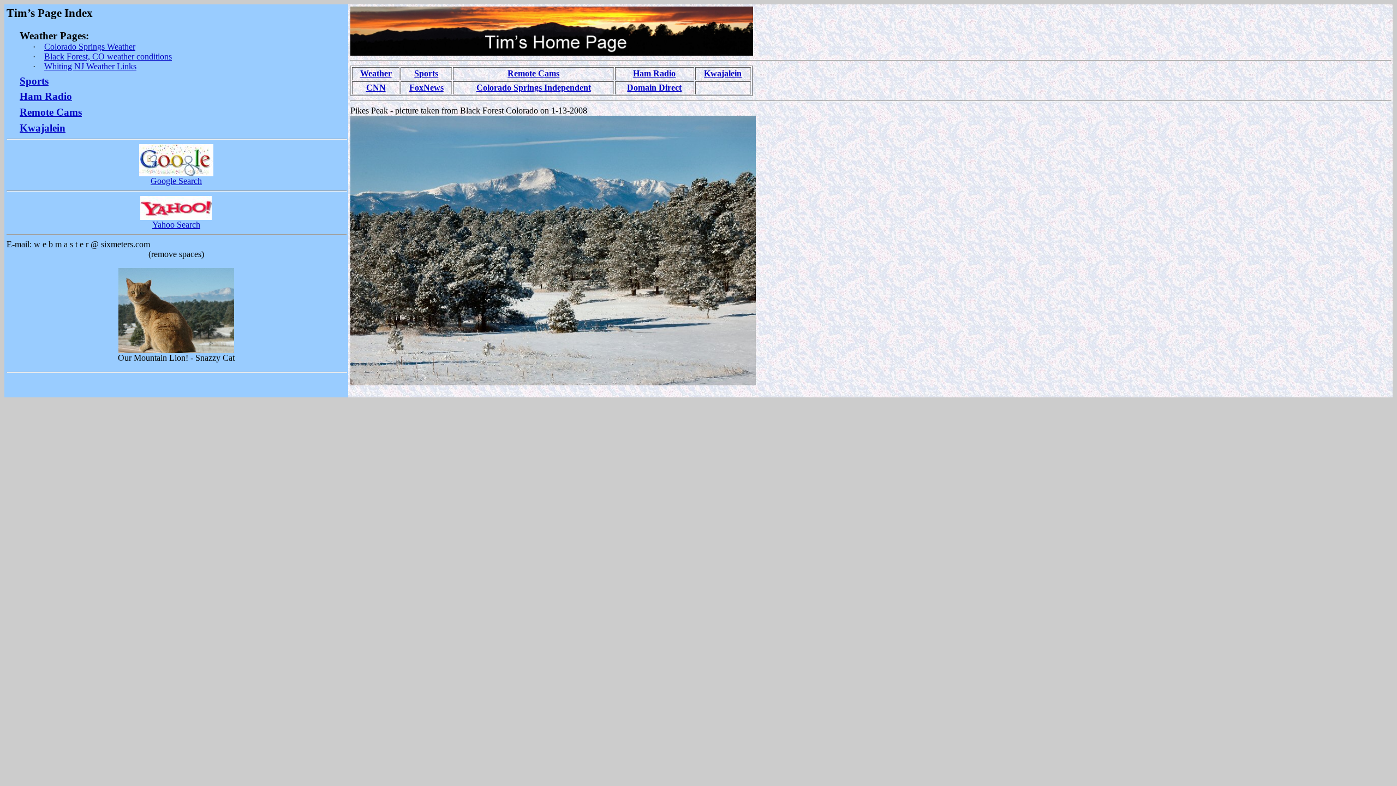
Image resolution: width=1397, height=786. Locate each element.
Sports (34, 81)
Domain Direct (654, 87)
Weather (376, 73)
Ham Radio (46, 96)
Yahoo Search (176, 224)
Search (176, 181)
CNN (376, 87)
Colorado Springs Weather (89, 46)
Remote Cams (51, 112)
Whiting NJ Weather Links (90, 66)
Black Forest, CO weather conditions (108, 56)
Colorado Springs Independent (533, 87)
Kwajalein (723, 73)
